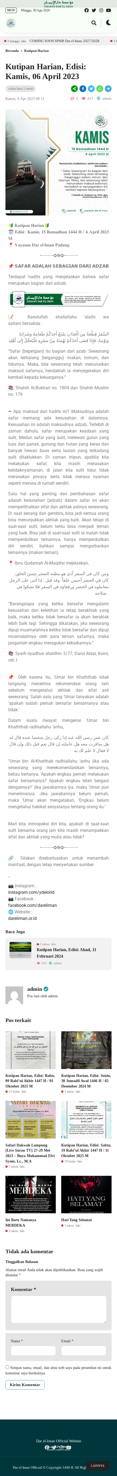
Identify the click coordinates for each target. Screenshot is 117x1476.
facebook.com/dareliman (32, 905)
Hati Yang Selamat (76, 1220)
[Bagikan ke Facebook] (83, 89)
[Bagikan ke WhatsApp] (99, 88)
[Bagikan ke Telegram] (108, 89)
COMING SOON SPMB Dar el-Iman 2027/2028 (46, 41)
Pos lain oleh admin (42, 996)
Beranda (12, 51)
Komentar (23, 1289)
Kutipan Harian (36, 51)
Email (67, 1341)
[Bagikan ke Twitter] (91, 89)
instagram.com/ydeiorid (31, 892)
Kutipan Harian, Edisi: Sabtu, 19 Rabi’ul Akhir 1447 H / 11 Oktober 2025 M (86, 1150)
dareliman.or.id (22, 918)
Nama (17, 1341)
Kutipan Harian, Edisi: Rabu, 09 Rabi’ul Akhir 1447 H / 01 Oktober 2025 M (30, 1081)
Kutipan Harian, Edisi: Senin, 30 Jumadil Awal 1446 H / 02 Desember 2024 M (86, 1081)
